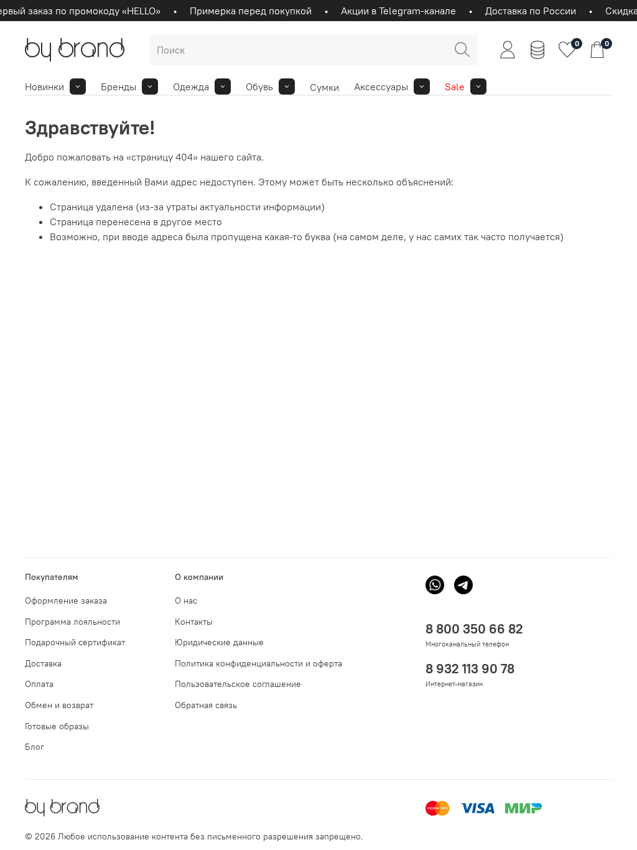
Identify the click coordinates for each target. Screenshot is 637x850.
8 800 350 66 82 (474, 628)
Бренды (118, 86)
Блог (34, 746)
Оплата (39, 683)
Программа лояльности (72, 621)
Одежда (191, 86)
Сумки (324, 87)
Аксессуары (381, 86)
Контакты (194, 621)
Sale (455, 86)
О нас (186, 600)
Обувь (259, 86)
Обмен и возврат (59, 705)
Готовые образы (57, 726)
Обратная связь (206, 705)
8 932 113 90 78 (469, 668)
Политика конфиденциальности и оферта (258, 663)
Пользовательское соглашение (238, 683)
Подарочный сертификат (75, 642)
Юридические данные (219, 642)
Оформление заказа (66, 600)
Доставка (43, 663)
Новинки (44, 86)
